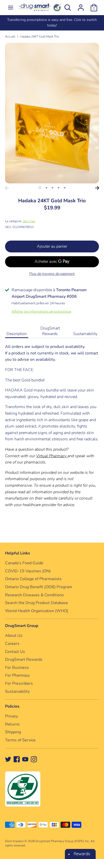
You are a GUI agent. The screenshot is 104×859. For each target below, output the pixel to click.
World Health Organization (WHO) (36, 611)
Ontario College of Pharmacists (33, 579)
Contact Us (15, 651)
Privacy (11, 716)
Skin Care (29, 221)
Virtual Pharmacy (51, 456)
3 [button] (52, 187)
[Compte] (81, 5)
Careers (12, 643)
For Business (17, 667)
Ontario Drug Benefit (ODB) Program (38, 587)
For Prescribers (19, 683)
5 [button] (64, 187)
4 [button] (58, 187)
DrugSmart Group (21, 626)
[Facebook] (17, 759)
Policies (12, 706)
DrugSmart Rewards (50, 331)
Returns (12, 724)
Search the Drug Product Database (36, 603)
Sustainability (85, 334)
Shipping (13, 732)
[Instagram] (34, 759)
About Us (13, 635)
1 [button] (40, 187)
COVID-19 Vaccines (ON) (28, 571)
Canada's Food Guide (24, 563)
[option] (52, 22)
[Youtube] (25, 759)
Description (17, 334)
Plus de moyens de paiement (52, 273)
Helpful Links (17, 553)
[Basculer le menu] (10, 8)
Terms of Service (20, 740)
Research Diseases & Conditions (34, 595)
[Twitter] (8, 759)
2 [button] (46, 187)
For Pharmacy (17, 675)
